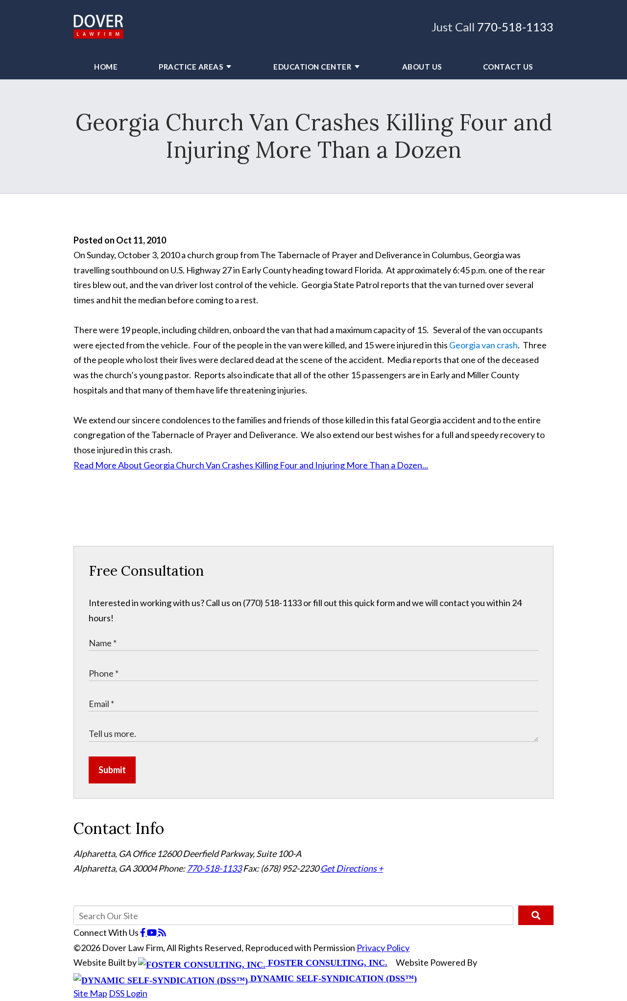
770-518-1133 (515, 27)
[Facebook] (143, 932)
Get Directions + (351, 868)
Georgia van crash (483, 345)
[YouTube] (152, 932)
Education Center (312, 66)
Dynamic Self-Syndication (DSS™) (332, 978)
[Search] (536, 915)
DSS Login (128, 993)
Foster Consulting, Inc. (326, 963)
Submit (112, 769)
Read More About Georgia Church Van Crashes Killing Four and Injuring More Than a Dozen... (250, 465)
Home (106, 66)
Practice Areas (191, 66)
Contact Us (508, 66)
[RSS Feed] (162, 932)
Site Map (90, 993)
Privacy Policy (383, 947)
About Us (422, 66)
